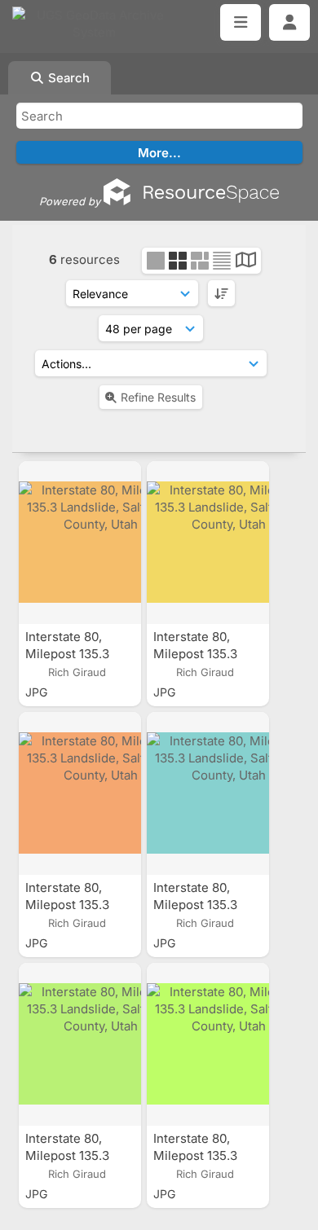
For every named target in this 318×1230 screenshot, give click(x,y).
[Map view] (246, 262)
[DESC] (221, 293)
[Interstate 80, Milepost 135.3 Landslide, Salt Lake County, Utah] (80, 542)
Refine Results (158, 397)
